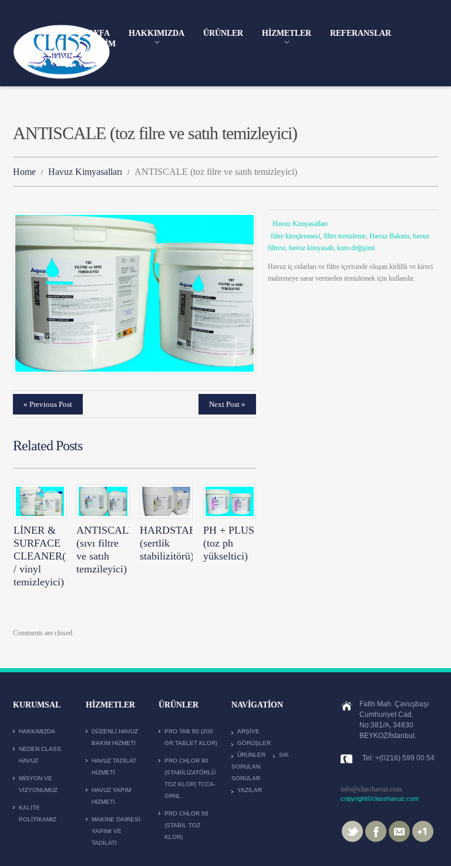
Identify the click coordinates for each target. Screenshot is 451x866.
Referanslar (360, 33)
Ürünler (223, 33)
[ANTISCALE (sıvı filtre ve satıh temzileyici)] (103, 501)
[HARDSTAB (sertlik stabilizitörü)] (166, 501)
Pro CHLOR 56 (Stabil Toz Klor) (186, 825)
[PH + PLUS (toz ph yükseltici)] (230, 501)
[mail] (399, 831)
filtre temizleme (345, 236)
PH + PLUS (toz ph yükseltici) (228, 543)
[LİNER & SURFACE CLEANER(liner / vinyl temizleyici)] (40, 501)
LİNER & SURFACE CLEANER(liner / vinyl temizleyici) (49, 556)
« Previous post (47, 404)
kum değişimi (356, 248)
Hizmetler (286, 34)
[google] (422, 831)
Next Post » (227, 404)
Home (24, 172)
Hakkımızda (156, 34)
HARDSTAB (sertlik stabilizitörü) (168, 543)
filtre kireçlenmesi (295, 236)
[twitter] (352, 831)
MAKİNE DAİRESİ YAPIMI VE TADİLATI (116, 831)
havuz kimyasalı (311, 248)
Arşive (248, 731)
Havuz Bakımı (389, 236)
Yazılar (249, 790)
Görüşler (254, 743)
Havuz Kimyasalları (85, 172)
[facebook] (375, 831)
